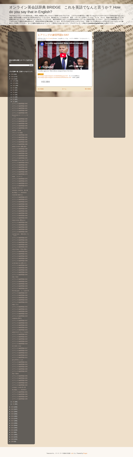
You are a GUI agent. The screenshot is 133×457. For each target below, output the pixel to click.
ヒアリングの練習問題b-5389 (19, 144)
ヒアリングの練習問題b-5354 (19, 244)
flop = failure (15, 373)
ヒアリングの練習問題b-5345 (19, 270)
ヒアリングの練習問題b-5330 (19, 311)
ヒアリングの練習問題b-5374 (19, 183)
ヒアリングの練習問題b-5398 (19, 119)
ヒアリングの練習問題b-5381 (19, 169)
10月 (14, 85)
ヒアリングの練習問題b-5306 (19, 376)
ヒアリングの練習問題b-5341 (19, 281)
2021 (12, 411)
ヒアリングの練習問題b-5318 (19, 343)
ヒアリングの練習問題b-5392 (19, 137)
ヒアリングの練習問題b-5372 (19, 197)
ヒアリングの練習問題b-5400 (19, 110)
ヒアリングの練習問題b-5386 (19, 153)
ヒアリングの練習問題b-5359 (19, 229)
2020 (12, 414)
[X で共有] (45, 82)
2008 (12, 441)
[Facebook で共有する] (47, 82)
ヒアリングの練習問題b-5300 (19, 394)
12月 (14, 81)
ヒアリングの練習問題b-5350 (19, 256)
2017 (12, 420)
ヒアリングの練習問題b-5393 (19, 135)
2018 (12, 418)
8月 (14, 90)
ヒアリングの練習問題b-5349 (19, 258)
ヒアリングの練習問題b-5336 (19, 295)
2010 (12, 437)
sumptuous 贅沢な (17, 318)
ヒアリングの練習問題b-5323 (19, 330)
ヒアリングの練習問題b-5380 (19, 172)
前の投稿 (88, 89)
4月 (14, 99)
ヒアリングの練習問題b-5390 (19, 142)
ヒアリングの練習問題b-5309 (19, 366)
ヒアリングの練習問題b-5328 (19, 316)
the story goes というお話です (20, 290)
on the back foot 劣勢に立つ (19, 263)
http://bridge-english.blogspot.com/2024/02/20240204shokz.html (55, 77)
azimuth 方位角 (16, 130)
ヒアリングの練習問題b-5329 (19, 313)
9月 (14, 87)
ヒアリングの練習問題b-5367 (19, 208)
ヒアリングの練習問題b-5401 (19, 108)
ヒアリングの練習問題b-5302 (19, 385)
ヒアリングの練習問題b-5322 (19, 334)
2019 (12, 416)
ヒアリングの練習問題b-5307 (19, 371)
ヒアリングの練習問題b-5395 (19, 125)
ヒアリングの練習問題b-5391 (19, 139)
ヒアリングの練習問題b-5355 (19, 242)
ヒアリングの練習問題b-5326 (19, 323)
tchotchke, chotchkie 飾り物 (20, 190)
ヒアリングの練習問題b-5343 (19, 274)
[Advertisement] (20, 43)
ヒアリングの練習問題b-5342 (19, 279)
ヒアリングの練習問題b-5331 (19, 309)
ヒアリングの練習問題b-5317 (19, 348)
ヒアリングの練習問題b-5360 (19, 227)
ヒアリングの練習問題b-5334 (19, 300)
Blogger (85, 453)
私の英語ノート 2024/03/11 (19, 389)
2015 (12, 425)
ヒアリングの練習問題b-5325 (19, 325)
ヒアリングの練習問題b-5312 (19, 357)
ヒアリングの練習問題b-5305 (19, 378)
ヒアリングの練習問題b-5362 (19, 222)
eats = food (15, 277)
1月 (14, 404)
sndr (72, 453)
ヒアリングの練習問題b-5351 (19, 253)
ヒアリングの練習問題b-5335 (19, 297)
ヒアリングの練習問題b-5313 (19, 355)
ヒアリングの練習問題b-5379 (19, 174)
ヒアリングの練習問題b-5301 (19, 392)
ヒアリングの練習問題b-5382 (19, 167)
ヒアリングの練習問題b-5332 (19, 306)
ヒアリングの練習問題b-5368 (19, 206)
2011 (12, 434)
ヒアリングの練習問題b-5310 (19, 364)
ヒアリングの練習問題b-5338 (19, 288)
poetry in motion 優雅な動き (19, 146)
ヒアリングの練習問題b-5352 (19, 251)
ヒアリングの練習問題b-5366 (19, 211)
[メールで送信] (42, 82)
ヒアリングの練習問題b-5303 (19, 382)
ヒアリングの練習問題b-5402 (19, 106)
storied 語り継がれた (17, 195)
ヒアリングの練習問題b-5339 (19, 286)
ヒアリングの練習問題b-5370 (19, 201)
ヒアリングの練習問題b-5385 (19, 155)
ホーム (64, 89)
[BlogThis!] (44, 82)
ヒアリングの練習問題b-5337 (19, 293)
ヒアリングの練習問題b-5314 (19, 353)
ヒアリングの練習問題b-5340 (19, 283)
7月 (14, 92)
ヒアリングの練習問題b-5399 (19, 113)
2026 (12, 74)
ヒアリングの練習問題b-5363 (19, 218)
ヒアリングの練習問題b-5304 (19, 380)
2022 (12, 409)
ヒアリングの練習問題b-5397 (19, 121)
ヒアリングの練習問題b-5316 (19, 350)
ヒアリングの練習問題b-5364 (19, 215)
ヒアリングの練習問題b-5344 (19, 272)
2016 (12, 423)
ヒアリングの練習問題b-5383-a (20, 162)
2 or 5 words (49, 38)
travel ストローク (17, 176)
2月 (14, 401)
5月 (14, 97)
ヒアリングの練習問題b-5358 (19, 231)
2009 (12, 439)
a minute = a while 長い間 (19, 387)
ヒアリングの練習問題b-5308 (19, 369)
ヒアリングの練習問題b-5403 (19, 103)
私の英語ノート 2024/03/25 (19, 192)
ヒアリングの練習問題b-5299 (19, 396)
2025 (12, 76)
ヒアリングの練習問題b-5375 (19, 181)
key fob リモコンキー (17, 188)
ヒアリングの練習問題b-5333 (19, 302)
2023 (12, 407)
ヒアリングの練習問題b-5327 (19, 320)
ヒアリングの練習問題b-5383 (19, 165)
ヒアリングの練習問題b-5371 (19, 199)
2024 (12, 79)
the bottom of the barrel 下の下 (20, 160)
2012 (12, 432)
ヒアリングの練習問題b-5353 (19, 247)
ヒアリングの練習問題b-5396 (19, 123)
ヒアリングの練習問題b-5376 (19, 178)
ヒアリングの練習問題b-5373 (19, 185)
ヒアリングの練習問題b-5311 (19, 362)
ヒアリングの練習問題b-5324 (19, 327)
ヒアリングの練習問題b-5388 (19, 148)
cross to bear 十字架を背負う (20, 249)
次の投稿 (41, 89)
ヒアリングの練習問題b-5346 (19, 267)
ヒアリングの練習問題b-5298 (19, 399)
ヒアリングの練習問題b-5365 (19, 213)
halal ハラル (15, 304)
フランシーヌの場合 (17, 132)
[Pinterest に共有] (49, 82)
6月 (14, 94)
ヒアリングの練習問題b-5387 (19, 151)
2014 (12, 427)
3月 (14, 101)
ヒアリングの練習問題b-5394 (19, 128)
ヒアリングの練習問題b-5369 (19, 204)
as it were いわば (16, 346)
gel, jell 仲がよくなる (17, 359)
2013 (12, 430)
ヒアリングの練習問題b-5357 (19, 237)
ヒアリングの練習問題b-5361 (19, 225)
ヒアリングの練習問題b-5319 (19, 341)
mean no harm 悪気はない (19, 220)
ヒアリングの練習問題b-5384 (19, 158)
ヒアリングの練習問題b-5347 (19, 265)
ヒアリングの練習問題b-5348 (19, 260)
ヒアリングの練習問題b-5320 (19, 339)
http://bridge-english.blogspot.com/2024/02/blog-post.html (53, 75)
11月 (14, 83)
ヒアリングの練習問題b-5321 (19, 336)
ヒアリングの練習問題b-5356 (19, 240)
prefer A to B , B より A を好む (20, 332)
